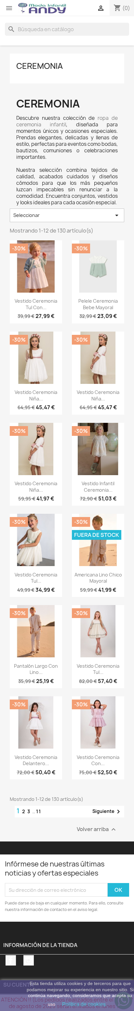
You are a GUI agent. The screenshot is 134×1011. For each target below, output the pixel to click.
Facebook (11, 960)
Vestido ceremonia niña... (36, 395)
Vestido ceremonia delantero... (36, 760)
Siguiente (107, 811)
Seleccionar (67, 215)
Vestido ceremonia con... (98, 760)
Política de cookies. (84, 1004)
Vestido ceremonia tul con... (36, 304)
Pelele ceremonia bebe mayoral (98, 304)
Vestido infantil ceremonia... (98, 486)
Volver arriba (97, 830)
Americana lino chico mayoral (98, 578)
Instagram (28, 960)
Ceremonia (39, 65)
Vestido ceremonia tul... (36, 578)
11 (38, 811)
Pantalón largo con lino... (36, 669)
